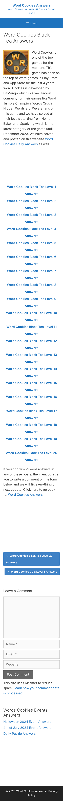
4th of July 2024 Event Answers (27, 728)
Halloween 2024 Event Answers (27, 722)
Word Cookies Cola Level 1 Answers (34, 571)
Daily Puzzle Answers (19, 734)
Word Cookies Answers (31, 5)
